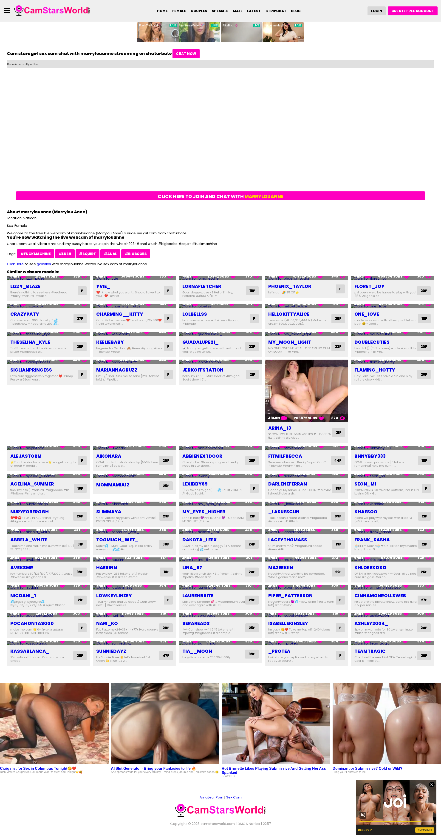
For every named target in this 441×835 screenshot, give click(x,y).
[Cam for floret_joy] (392, 278)
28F (424, 374)
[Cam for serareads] (220, 615)
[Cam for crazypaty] (48, 306)
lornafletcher (201, 286)
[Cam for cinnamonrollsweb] (392, 587)
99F (338, 516)
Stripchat (276, 11)
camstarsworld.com (218, 823)
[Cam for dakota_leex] (220, 531)
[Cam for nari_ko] (134, 615)
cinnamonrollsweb (380, 595)
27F (80, 318)
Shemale (220, 11)
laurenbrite (197, 595)
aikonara (108, 456)
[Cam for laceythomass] (306, 531)
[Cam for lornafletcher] (220, 278)
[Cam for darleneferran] (306, 476)
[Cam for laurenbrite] (220, 587)
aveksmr (21, 567)
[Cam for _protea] (306, 643)
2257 (267, 823)
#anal (110, 253)
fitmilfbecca (285, 456)
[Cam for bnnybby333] (392, 448)
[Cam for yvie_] (134, 278)
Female (179, 11)
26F (80, 516)
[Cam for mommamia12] (134, 476)
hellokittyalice (289, 314)
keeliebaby (110, 342)
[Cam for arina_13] (306, 391)
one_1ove (366, 314)
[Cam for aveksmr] (48, 559)
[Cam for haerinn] (134, 559)
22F (338, 572)
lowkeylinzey (114, 595)
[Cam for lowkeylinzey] (134, 587)
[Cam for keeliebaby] (134, 334)
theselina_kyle (30, 342)
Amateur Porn (211, 797)
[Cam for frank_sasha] (392, 531)
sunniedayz (111, 651)
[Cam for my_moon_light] (306, 334)
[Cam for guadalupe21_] (220, 334)
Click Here (15, 263)
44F (337, 460)
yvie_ (103, 286)
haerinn (106, 567)
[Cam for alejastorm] (48, 448)
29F (252, 600)
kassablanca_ (29, 651)
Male (238, 11)
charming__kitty (119, 314)
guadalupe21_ (200, 342)
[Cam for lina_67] (220, 559)
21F (252, 374)
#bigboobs (136, 253)
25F (338, 318)
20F (424, 290)
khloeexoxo (370, 567)
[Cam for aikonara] (134, 448)
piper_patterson (290, 595)
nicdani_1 (23, 595)
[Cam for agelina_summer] (48, 476)
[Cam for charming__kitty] (134, 306)
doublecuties (372, 342)
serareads (196, 623)
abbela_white (28, 540)
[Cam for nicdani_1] (48, 587)
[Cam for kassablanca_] (48, 643)
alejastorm (26, 456)
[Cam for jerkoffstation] (220, 362)
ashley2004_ (371, 623)
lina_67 (192, 567)
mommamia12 (112, 485)
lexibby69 (195, 484)
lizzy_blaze (25, 286)
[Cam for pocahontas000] (48, 615)
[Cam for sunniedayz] (134, 643)
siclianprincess (31, 370)
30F (165, 544)
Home (162, 11)
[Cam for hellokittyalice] (306, 306)
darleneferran (287, 484)
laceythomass (287, 540)
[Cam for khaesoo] (392, 504)
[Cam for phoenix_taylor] (306, 278)
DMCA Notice (249, 823)
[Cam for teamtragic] (392, 643)
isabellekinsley (288, 623)
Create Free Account (412, 11)
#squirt (87, 253)
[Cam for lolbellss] (220, 306)
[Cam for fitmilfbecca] (306, 448)
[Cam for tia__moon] (220, 643)
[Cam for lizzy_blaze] (48, 278)
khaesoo (365, 511)
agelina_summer (32, 484)
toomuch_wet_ (117, 540)
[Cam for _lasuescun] (306, 504)
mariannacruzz (116, 370)
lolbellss (194, 314)
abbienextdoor (202, 456)
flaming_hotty (374, 370)
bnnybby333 (370, 456)
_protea (279, 651)
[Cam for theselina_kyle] (48, 334)
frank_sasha (372, 540)
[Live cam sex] (52, 10)
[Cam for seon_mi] (392, 476)
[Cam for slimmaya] (134, 504)
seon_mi (365, 484)
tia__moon (197, 651)
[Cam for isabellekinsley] (306, 615)
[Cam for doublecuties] (392, 334)
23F (252, 346)
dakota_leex (199, 540)
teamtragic (370, 651)
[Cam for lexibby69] (220, 476)
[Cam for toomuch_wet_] (134, 531)
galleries (44, 263)
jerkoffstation (202, 370)
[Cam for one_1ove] (392, 306)
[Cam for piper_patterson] (306, 587)
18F (424, 318)
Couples (199, 11)
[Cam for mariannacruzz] (134, 362)
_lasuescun (284, 511)
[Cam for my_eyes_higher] (220, 504)
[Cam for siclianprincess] (48, 362)
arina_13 (279, 428)
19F (252, 290)
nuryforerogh (29, 511)
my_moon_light (289, 342)
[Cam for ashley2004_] (392, 615)
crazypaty (24, 314)
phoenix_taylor (289, 286)
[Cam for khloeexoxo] (392, 559)
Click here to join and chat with (220, 196)
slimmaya (108, 511)
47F (166, 655)
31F (80, 544)
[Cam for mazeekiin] (306, 559)
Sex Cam (234, 797)
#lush (65, 253)
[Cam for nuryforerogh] (48, 504)
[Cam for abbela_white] (48, 531)
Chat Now (186, 53)
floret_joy (369, 286)
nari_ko (107, 623)
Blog (296, 11)
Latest (254, 11)
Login (376, 11)
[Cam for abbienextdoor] (220, 448)
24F (252, 544)
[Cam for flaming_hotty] (392, 362)
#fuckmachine (35, 253)
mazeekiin (280, 567)
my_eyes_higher (203, 511)
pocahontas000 (32, 623)
